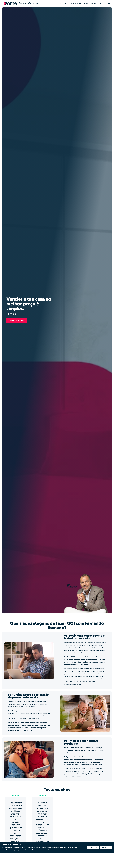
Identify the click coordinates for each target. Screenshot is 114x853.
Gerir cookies (93, 847)
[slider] (15, 795)
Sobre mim (63, 3)
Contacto (102, 3)
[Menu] (109, 3)
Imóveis (86, 3)
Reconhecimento (75, 3)
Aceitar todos (106, 847)
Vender (93, 3)
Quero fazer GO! (17, 320)
